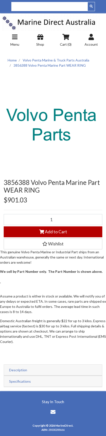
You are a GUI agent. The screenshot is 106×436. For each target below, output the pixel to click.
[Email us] (53, 412)
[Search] (91, 6)
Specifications (20, 381)
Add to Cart (55, 231)
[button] (53, 243)
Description (18, 370)
